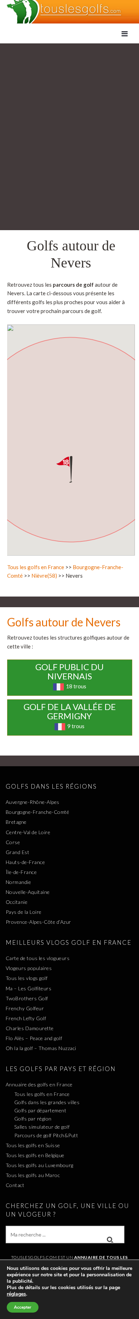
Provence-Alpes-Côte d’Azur (38, 922)
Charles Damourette (30, 1028)
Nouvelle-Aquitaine (28, 892)
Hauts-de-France (25, 862)
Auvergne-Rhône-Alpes (33, 802)
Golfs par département (40, 1110)
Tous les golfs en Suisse (33, 1145)
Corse (13, 842)
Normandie (18, 882)
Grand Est (18, 852)
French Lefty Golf (26, 1018)
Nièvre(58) (44, 575)
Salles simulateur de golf (42, 1127)
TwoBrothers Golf (27, 998)
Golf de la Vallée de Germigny (70, 711)
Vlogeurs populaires (29, 968)
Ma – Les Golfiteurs (29, 988)
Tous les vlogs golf (27, 978)
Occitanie (17, 902)
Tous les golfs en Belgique (35, 1155)
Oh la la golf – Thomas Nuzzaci (41, 1048)
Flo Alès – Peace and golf (34, 1038)
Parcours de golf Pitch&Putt (46, 1135)
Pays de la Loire (24, 912)
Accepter (22, 1307)
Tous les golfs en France (35, 567)
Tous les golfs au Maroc (33, 1175)
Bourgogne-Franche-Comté (38, 812)
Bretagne (16, 822)
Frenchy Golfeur (25, 1008)
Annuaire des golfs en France (39, 1084)
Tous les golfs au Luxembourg (39, 1165)
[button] (70, 469)
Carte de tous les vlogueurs (38, 958)
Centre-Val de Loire (28, 832)
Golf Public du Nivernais (69, 671)
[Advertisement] (69, 116)
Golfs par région (33, 1119)
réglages (16, 1294)
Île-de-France (21, 872)
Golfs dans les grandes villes (47, 1102)
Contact (15, 1185)
